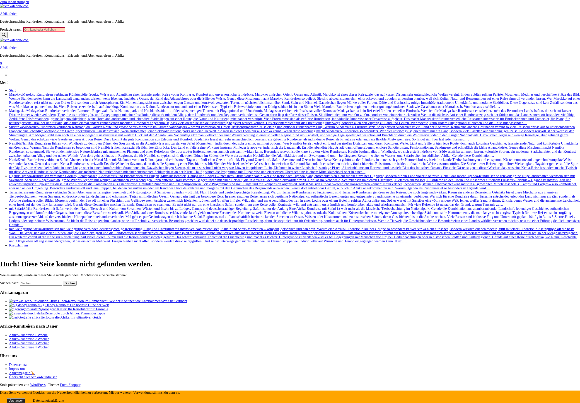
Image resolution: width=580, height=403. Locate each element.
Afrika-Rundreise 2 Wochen (29, 339)
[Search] (4, 35)
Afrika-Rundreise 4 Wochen (29, 347)
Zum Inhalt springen (14, 2)
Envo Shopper (70, 385)
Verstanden (16, 400)
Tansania (294, 198)
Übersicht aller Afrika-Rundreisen (33, 377)
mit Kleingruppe (293, 235)
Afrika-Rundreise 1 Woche (28, 335)
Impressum (17, 369)
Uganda (293, 182)
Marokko (294, 100)
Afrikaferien (8, 14)
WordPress (38, 385)
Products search (11, 29)
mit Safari (294, 217)
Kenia (293, 166)
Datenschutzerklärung (48, 400)
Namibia (293, 149)
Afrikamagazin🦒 (22, 373)
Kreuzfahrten (18, 245)
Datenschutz (18, 365)
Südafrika (292, 133)
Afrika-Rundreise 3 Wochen (29, 343)
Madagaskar (292, 117)
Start (12, 90)
